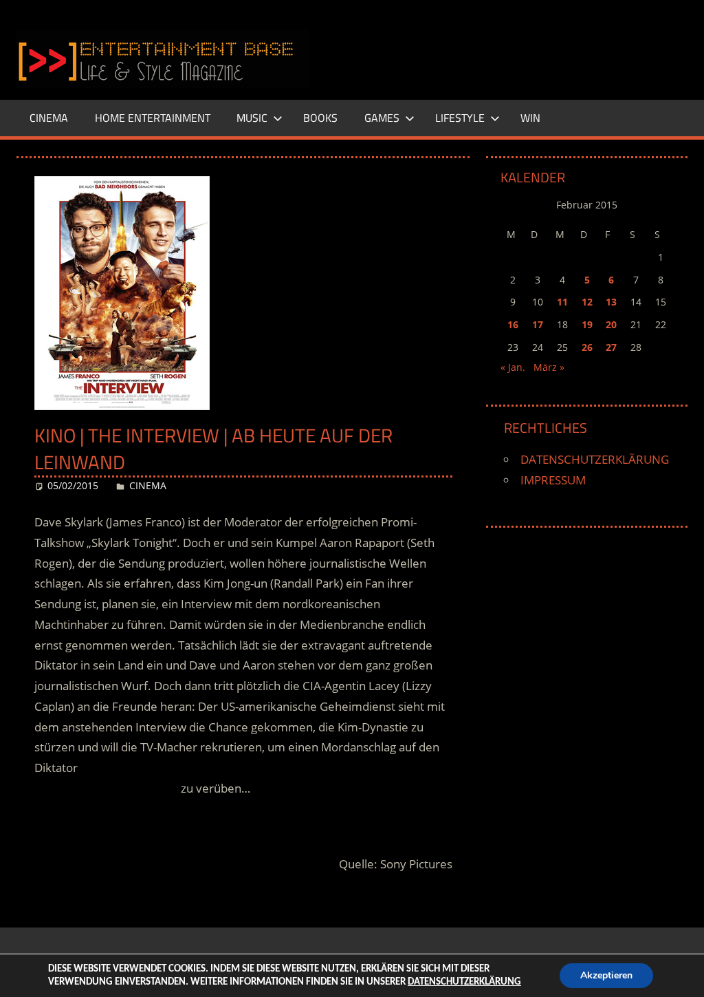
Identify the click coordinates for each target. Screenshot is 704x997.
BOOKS (320, 117)
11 (562, 301)
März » (549, 367)
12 (587, 301)
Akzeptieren (606, 975)
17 (537, 324)
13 (611, 301)
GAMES (381, 117)
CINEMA (49, 117)
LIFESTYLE (460, 117)
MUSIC (251, 117)
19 (587, 324)
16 (512, 324)
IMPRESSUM (553, 480)
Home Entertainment (152, 117)
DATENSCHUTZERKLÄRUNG (594, 459)
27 (611, 347)
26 (587, 347)
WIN (530, 117)
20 (611, 324)
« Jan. (512, 367)
